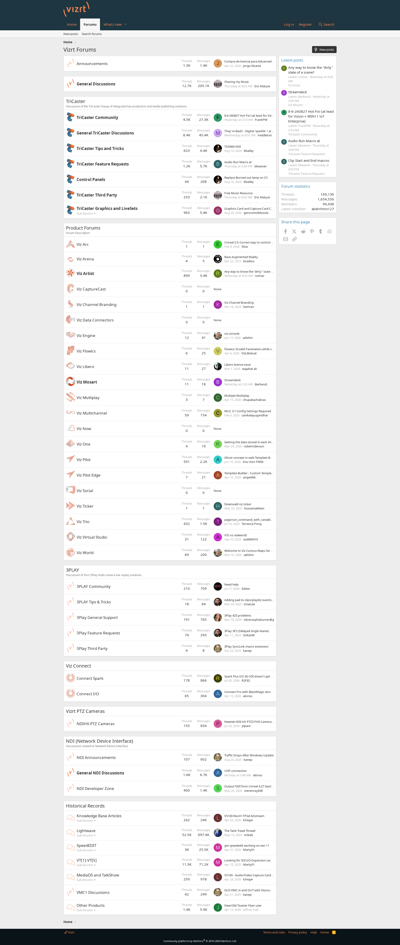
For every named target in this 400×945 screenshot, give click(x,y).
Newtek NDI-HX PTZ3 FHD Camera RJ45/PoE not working (263, 722)
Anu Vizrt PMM (253, 462)
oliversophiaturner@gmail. (262, 620)
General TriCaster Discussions (105, 133)
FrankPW (261, 120)
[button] (125, 24)
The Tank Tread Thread (239, 831)
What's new (112, 24)
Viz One (84, 444)
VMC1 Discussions (93, 892)
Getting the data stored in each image (250, 442)
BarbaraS (261, 384)
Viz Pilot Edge (88, 475)
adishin (248, 338)
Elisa (245, 246)
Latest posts (292, 60)
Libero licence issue (237, 364)
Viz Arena (85, 259)
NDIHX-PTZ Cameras (96, 723)
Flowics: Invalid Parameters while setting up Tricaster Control (266, 349)
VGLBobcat (249, 353)
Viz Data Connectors (95, 320)
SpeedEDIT (86, 845)
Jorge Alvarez (252, 66)
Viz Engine (86, 335)
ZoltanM (249, 635)
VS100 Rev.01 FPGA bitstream (244, 816)
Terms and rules (274, 932)
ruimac (259, 276)
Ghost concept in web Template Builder (251, 457)
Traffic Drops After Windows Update (249, 755)
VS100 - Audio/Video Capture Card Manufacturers (258, 875)
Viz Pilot (84, 459)
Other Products (91, 905)
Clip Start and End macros (308, 160)
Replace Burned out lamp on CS (246, 177)
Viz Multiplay (88, 397)
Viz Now (84, 428)
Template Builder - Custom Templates (249, 473)
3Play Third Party (92, 648)
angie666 (249, 477)
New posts (70, 34)
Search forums (92, 34)
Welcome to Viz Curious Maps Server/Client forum (258, 551)
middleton (265, 135)
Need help (231, 584)
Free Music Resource (238, 193)
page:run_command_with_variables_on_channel (257, 520)
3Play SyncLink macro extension (246, 646)
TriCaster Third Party (97, 195)
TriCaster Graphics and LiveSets (107, 208)
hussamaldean (254, 508)
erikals (248, 835)
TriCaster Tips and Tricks (100, 148)
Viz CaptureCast (91, 289)
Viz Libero (85, 366)
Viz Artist (85, 273)
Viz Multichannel (92, 413)
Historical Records (85, 806)
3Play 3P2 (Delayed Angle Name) (246, 631)
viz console (231, 333)
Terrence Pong (252, 524)
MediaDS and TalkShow (98, 875)
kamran (248, 307)
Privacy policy (297, 932)
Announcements (92, 63)
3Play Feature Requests (98, 633)
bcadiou (248, 261)
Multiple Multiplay (236, 395)
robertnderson (254, 446)
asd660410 (250, 539)
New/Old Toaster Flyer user (243, 905)
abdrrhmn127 (323, 208)
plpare (246, 726)
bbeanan (260, 166)
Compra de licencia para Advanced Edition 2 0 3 (256, 61)
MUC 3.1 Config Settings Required (247, 411)
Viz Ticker (85, 506)
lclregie (248, 820)
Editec (246, 588)
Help (313, 932)
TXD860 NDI (232, 146)
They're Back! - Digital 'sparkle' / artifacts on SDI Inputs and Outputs (270, 131)
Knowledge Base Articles (99, 815)
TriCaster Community (97, 117)
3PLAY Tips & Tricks (94, 602)
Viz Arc (83, 244)
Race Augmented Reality (241, 257)
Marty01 (249, 850)
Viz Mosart (87, 382)
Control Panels (91, 179)
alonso (247, 696)
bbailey (249, 151)
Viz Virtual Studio (92, 537)
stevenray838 (253, 791)
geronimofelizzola (256, 213)
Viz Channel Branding (96, 304)
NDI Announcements (96, 757)
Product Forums (83, 228)
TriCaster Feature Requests (103, 164)
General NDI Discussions (100, 773)
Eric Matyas (262, 86)
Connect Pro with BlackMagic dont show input (256, 692)
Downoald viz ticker (237, 504)
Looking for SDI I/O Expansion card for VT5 (253, 860)
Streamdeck (232, 380)
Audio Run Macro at (238, 162)
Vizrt (70, 932)
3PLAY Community (94, 586)
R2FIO (246, 680)
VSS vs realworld (235, 535)
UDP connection (235, 771)
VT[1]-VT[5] (87, 860)
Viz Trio (83, 521)
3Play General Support (97, 617)
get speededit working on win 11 (246, 845)
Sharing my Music (236, 82)
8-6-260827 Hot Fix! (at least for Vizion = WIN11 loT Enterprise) (266, 115)
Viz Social (85, 490)
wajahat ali (249, 369)
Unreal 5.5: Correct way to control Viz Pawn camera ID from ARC (268, 242)
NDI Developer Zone (95, 788)
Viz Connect (78, 666)
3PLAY (72, 570)
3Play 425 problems (237, 615)
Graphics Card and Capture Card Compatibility (256, 208)
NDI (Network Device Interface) (99, 741)
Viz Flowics (86, 351)
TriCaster (75, 101)
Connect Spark (90, 678)
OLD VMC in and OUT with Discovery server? (254, 890)
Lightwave (86, 830)
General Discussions (96, 84)
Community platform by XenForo (200, 941)
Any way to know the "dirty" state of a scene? (255, 271)
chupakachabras (254, 400)
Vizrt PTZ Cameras (85, 711)
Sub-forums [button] (85, 213)
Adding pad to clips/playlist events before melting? (259, 600)
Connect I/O (88, 693)
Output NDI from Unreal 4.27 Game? (249, 786)
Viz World (85, 552)
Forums (90, 24)
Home (72, 24)
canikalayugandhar (255, 415)
